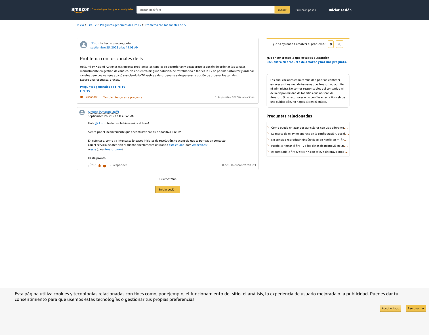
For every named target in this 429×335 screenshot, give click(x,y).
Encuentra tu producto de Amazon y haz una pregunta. (307, 62)
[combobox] (213, 10)
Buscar (282, 9)
